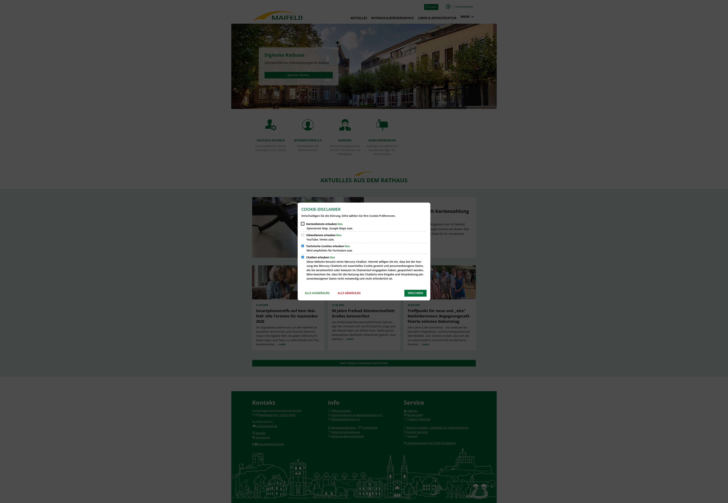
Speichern (415, 293)
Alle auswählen (317, 293)
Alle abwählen (349, 293)
